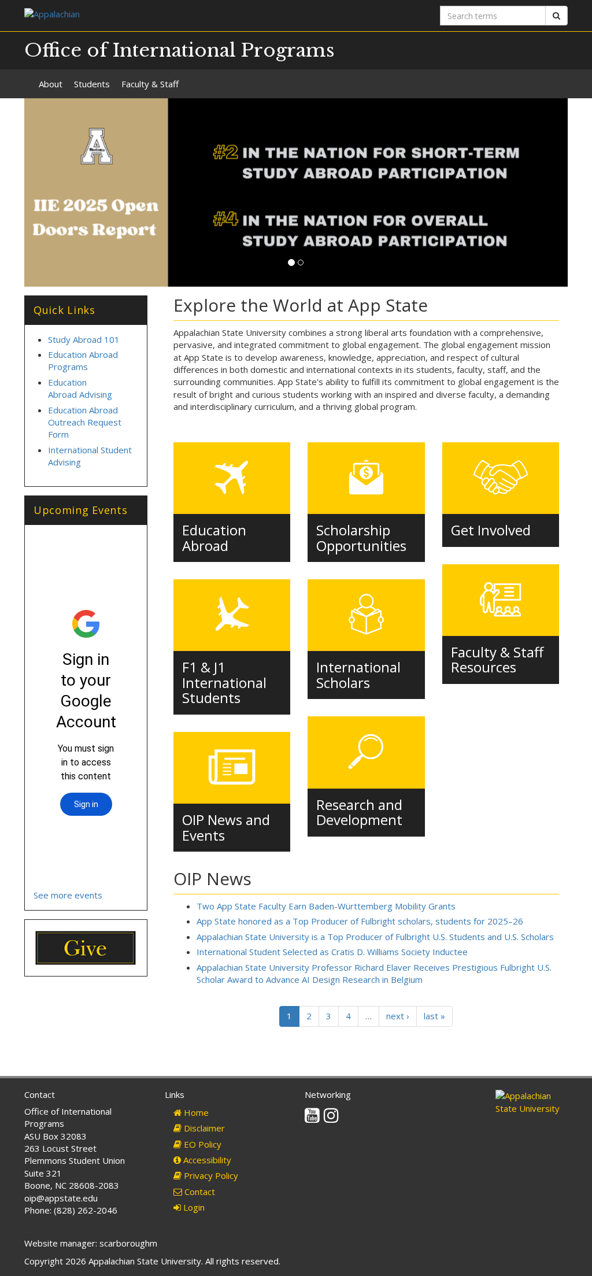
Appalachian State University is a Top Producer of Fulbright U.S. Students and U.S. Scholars (375, 936)
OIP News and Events (226, 827)
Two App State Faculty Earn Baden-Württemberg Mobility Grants (326, 906)
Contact (198, 1191)
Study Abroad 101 (84, 339)
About (50, 84)
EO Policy (201, 1144)
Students (92, 84)
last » (434, 1016)
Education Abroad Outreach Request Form (84, 422)
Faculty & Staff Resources (497, 659)
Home (195, 1112)
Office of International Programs (179, 50)
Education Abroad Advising (80, 388)
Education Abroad (214, 537)
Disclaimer (203, 1128)
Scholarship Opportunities (361, 537)
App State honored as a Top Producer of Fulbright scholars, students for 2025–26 (360, 921)
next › (397, 1016)
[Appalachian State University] (155, 15)
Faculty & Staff (150, 84)
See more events (68, 895)
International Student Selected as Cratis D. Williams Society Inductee (332, 951)
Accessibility (206, 1160)
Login (193, 1207)
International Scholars (358, 674)
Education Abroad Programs (83, 360)
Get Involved (491, 529)
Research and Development (359, 812)
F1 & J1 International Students (224, 682)
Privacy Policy (210, 1175)
